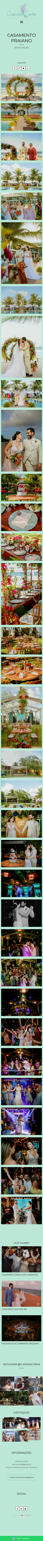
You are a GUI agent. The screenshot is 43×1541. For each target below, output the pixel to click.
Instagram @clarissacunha (21, 1364)
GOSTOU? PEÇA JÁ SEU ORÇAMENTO (21, 1477)
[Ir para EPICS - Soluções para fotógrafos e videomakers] (21, 1515)
